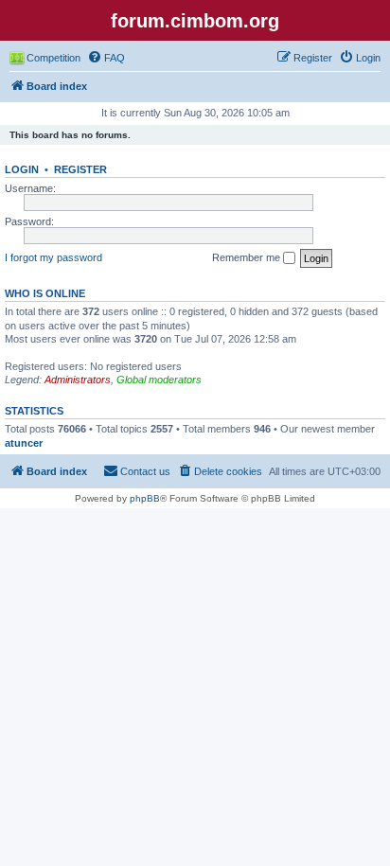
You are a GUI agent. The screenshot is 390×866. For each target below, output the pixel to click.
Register (80, 169)
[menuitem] (106, 57)
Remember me (247, 257)
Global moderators (159, 379)
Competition (53, 57)
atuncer (24, 443)
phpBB (145, 498)
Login (22, 169)
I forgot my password (53, 257)
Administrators (77, 379)
